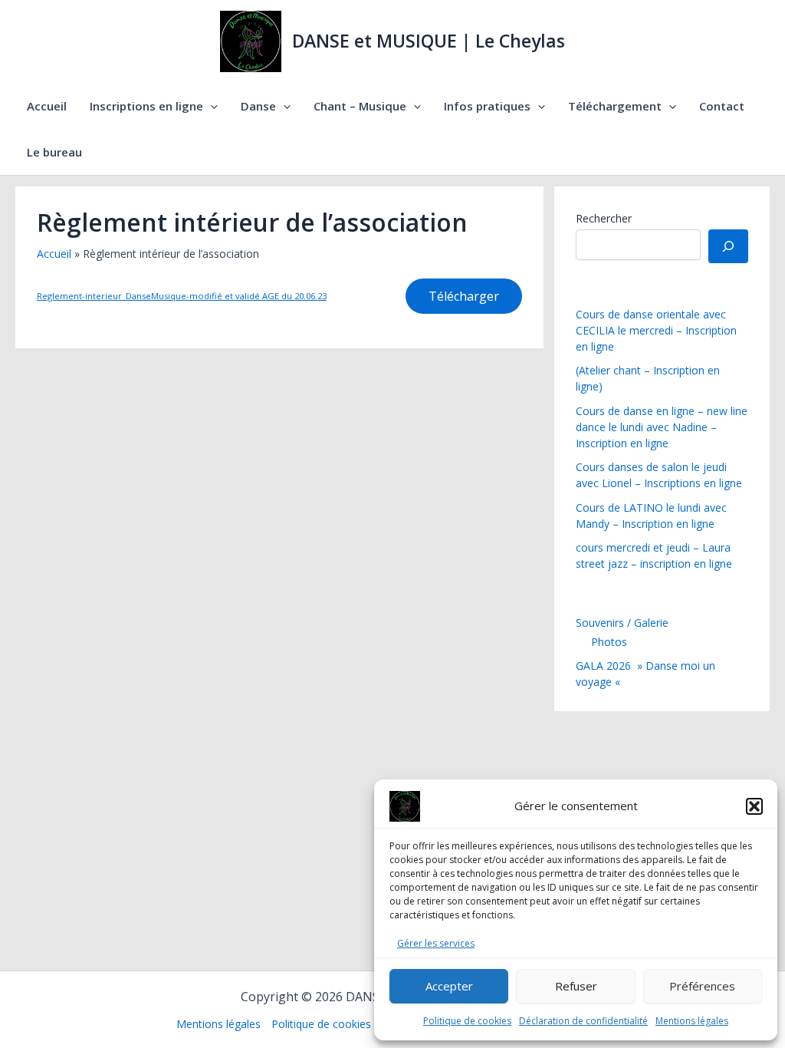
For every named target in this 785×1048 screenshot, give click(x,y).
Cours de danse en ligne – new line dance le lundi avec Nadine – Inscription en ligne (661, 427)
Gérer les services (436, 943)
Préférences (702, 986)
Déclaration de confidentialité (583, 1020)
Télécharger (464, 296)
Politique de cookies (467, 1020)
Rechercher (604, 218)
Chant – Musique (360, 106)
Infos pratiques (487, 106)
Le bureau (54, 152)
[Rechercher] (728, 246)
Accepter (449, 986)
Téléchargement (615, 106)
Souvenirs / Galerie (622, 622)
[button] (754, 806)
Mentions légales (691, 1020)
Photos (609, 641)
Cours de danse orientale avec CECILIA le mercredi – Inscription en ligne (656, 330)
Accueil (47, 106)
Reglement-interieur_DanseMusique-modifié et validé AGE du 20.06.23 (182, 296)
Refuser (576, 986)
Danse (258, 106)
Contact (721, 106)
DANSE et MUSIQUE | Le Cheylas (428, 40)
